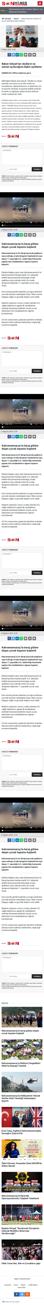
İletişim (23, 1285)
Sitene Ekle (21, 1287)
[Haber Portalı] (14, 3)
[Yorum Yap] (34, 54)
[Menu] (40, 3)
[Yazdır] (30, 54)
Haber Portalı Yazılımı (12, 1302)
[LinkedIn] (17, 54)
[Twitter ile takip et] (22, 1294)
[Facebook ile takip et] (16, 1294)
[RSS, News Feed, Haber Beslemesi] (27, 1294)
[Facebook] (9, 54)
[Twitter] (13, 54)
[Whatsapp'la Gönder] (21, 54)
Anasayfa (7, 1285)
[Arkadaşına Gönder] (25, 54)
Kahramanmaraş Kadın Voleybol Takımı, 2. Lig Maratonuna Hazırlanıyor (25, 10)
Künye (16, 1285)
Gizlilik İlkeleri (32, 1285)
